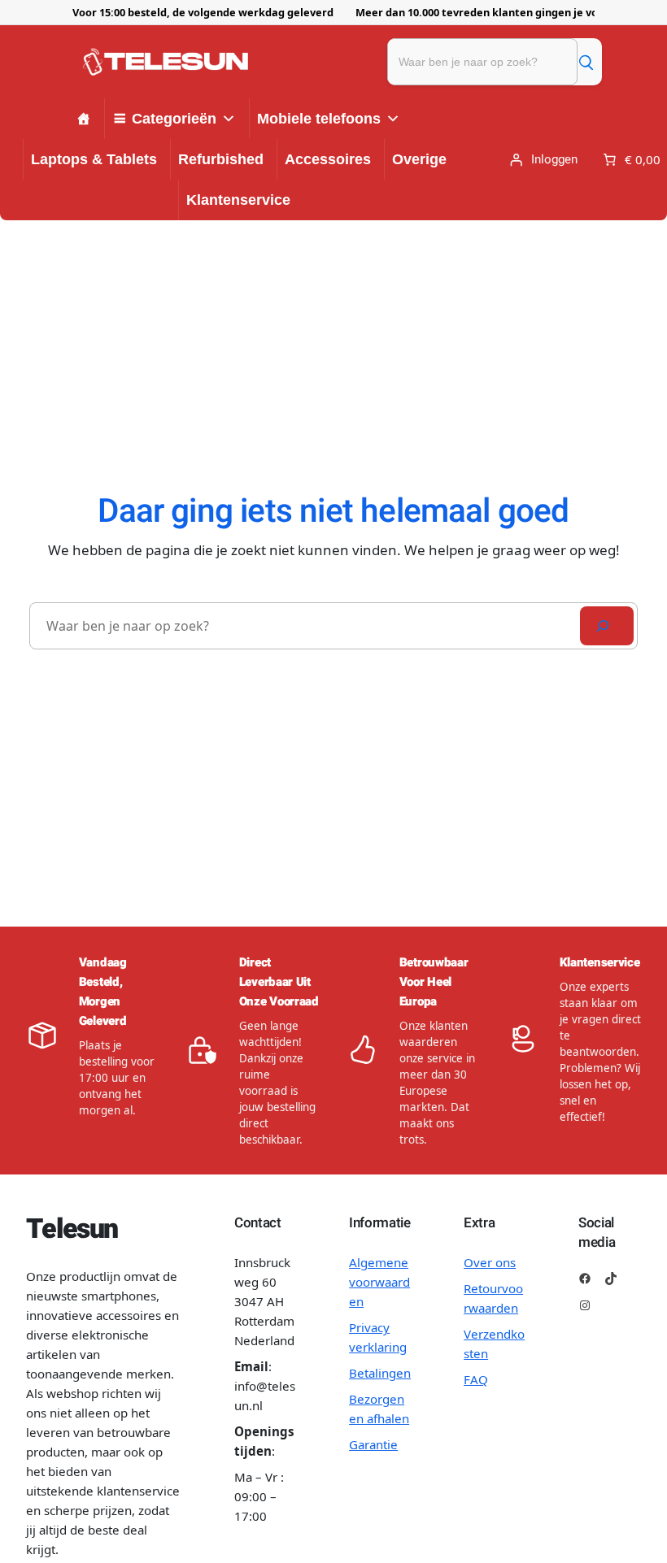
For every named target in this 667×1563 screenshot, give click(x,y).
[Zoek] (586, 62)
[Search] (607, 625)
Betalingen (380, 1373)
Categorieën (174, 119)
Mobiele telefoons (319, 119)
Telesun (71, 1229)
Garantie (373, 1444)
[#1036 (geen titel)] (83, 118)
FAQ (476, 1379)
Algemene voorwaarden (379, 1281)
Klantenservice (238, 200)
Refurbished (221, 159)
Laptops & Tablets (94, 159)
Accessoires (328, 159)
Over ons (490, 1262)
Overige (419, 159)
